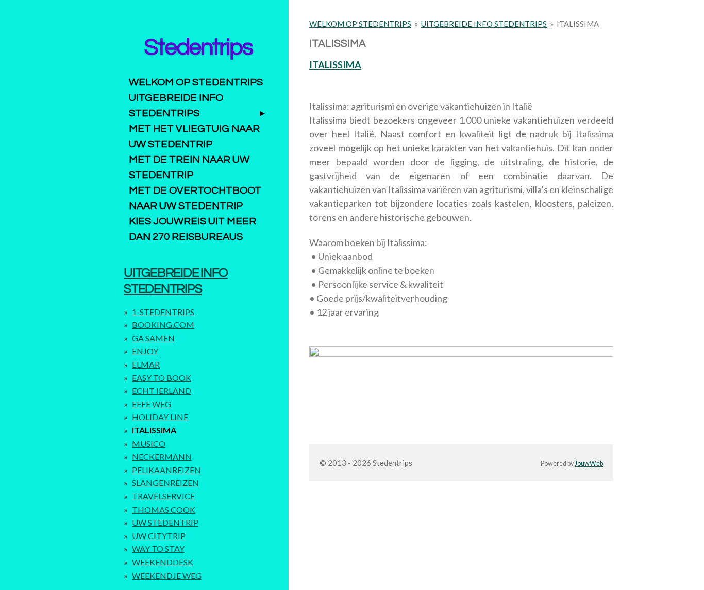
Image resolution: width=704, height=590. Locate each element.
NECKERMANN (162, 456)
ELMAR (146, 364)
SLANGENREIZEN (165, 483)
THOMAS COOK (163, 509)
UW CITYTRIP (159, 536)
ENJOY (145, 351)
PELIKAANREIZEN (166, 470)
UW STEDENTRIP (165, 522)
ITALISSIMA (578, 23)
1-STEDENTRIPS (163, 312)
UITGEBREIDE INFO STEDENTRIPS (484, 23)
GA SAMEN (153, 338)
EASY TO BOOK (161, 378)
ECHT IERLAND (161, 390)
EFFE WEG (151, 404)
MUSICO (148, 443)
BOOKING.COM (163, 324)
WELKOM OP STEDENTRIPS (360, 23)
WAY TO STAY (158, 548)
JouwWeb (589, 463)
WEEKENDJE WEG (167, 575)
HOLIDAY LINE (160, 417)
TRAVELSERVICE (163, 496)
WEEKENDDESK (162, 562)
